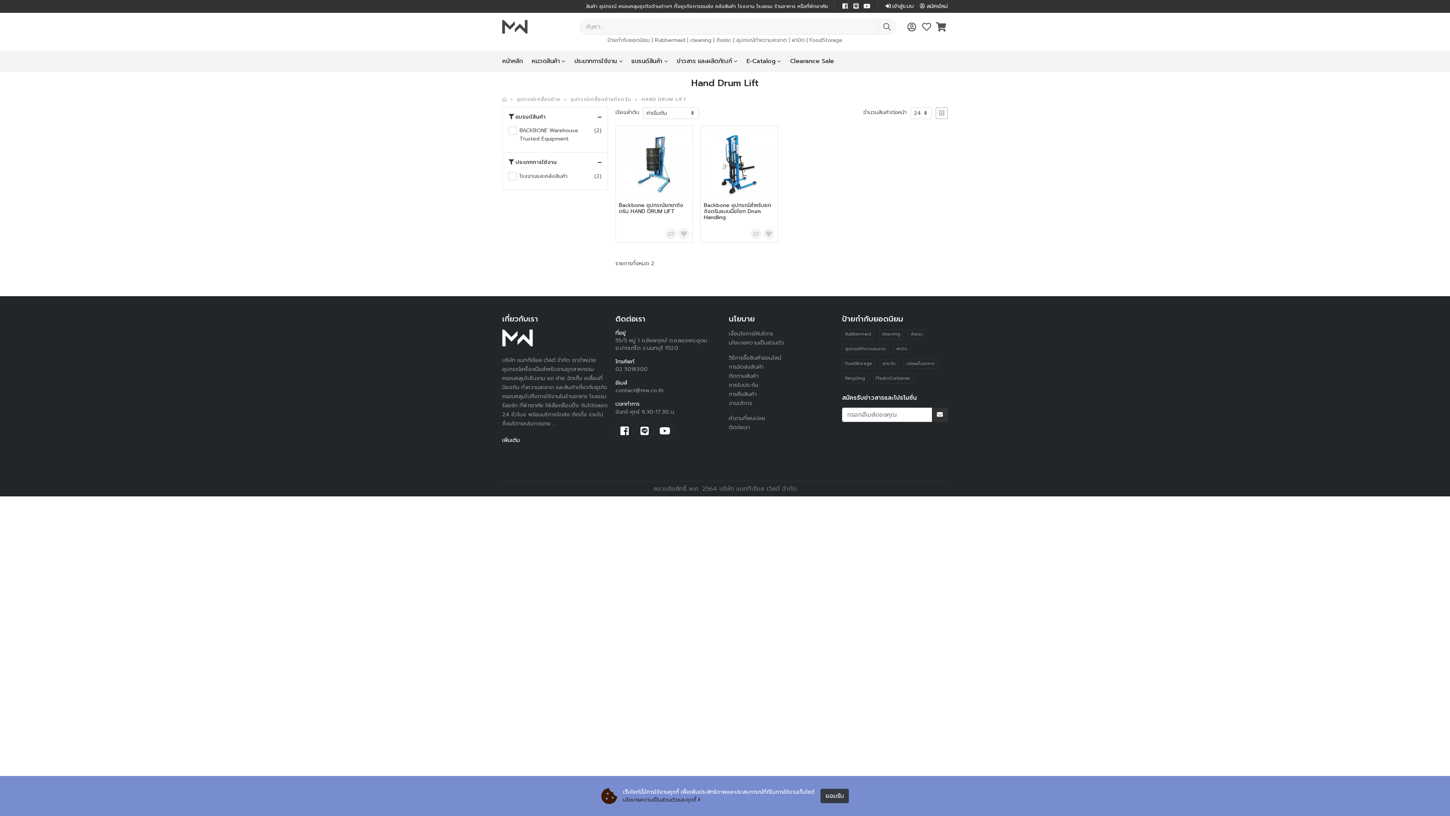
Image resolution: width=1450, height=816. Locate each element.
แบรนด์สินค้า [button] (530, 117)
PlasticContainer (893, 378)
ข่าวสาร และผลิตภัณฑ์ (704, 61)
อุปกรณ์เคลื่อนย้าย (538, 99)
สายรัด (888, 363)
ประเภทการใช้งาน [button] (536, 162)
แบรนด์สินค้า (646, 61)
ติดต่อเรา (739, 427)
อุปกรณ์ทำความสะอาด (761, 40)
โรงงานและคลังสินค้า (544, 176)
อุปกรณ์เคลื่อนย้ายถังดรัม (601, 99)
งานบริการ (741, 403)
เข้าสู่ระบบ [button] (903, 6)
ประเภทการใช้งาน (595, 61)
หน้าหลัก (512, 61)
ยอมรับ (834, 796)
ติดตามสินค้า (744, 376)
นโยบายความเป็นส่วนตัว (756, 343)
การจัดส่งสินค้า (746, 367)
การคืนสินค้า (743, 394)
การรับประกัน (743, 385)
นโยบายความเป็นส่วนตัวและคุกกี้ (659, 800)
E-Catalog (761, 61)
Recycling (855, 378)
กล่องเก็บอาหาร (920, 363)
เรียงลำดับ (627, 112)
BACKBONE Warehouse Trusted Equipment (549, 135)
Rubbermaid (670, 40)
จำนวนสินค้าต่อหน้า (885, 112)
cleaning (700, 40)
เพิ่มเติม (511, 440)
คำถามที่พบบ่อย (747, 418)
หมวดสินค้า (546, 61)
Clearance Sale (812, 61)
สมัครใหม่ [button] (937, 6)
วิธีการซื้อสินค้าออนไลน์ (755, 358)
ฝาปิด (798, 40)
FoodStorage (826, 40)
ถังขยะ (723, 40)
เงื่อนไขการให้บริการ (751, 334)
